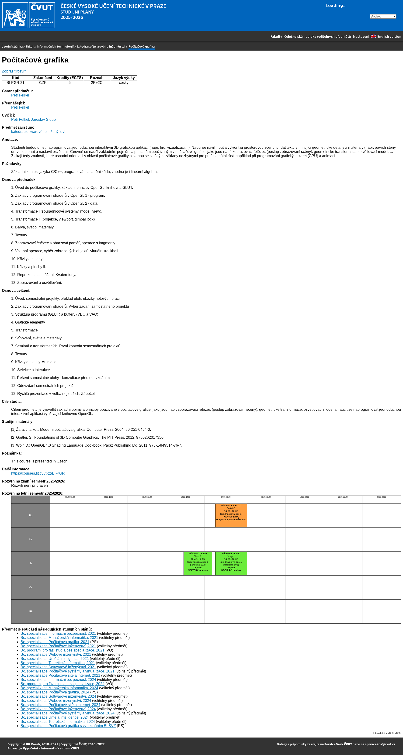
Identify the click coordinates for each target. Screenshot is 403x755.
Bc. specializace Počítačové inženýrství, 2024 (58, 709)
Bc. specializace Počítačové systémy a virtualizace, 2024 (68, 713)
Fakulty (276, 36)
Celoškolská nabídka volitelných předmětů (317, 36)
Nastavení (361, 36)
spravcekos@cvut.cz (380, 744)
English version (389, 36)
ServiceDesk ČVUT (338, 744)
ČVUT (83, 744)
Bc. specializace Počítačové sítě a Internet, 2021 (60, 675)
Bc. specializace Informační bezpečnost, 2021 (58, 633)
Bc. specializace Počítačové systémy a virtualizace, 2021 (68, 671)
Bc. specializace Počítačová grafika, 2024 (55, 692)
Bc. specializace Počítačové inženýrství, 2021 (58, 646)
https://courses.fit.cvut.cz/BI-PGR (38, 473)
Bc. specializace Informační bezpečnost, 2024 (58, 680)
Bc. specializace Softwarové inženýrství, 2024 (58, 696)
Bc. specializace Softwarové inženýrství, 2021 (58, 667)
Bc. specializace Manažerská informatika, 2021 (59, 638)
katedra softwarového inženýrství (101, 46)
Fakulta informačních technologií (50, 46)
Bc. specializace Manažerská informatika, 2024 (59, 688)
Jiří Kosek (33, 744)
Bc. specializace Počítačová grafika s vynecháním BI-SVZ (68, 726)
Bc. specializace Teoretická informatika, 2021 (58, 663)
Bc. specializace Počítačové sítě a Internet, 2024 (60, 705)
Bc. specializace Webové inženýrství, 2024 (56, 701)
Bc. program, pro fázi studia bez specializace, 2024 (62, 684)
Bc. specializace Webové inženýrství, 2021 (56, 654)
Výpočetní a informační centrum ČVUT (51, 748)
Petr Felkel (20, 95)
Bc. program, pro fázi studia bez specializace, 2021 (62, 650)
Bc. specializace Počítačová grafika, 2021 (55, 642)
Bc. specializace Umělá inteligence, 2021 (55, 659)
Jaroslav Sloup (43, 119)
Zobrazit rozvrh (14, 71)
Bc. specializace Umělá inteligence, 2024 (55, 717)
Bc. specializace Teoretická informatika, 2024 (58, 722)
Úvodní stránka (12, 46)
